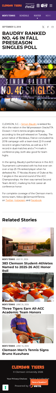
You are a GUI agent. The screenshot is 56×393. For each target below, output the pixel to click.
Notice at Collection (39, 379)
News (48, 15)
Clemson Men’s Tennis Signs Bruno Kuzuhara (25, 352)
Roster (37, 15)
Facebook (36, 200)
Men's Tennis (8, 259)
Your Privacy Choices (17, 379)
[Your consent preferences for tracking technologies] (5, 388)
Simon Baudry (29, 124)
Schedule (38, 5)
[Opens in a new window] (44, 5)
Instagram (20, 200)
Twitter (9, 200)
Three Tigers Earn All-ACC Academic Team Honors (23, 310)
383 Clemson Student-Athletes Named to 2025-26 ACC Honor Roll (27, 267)
